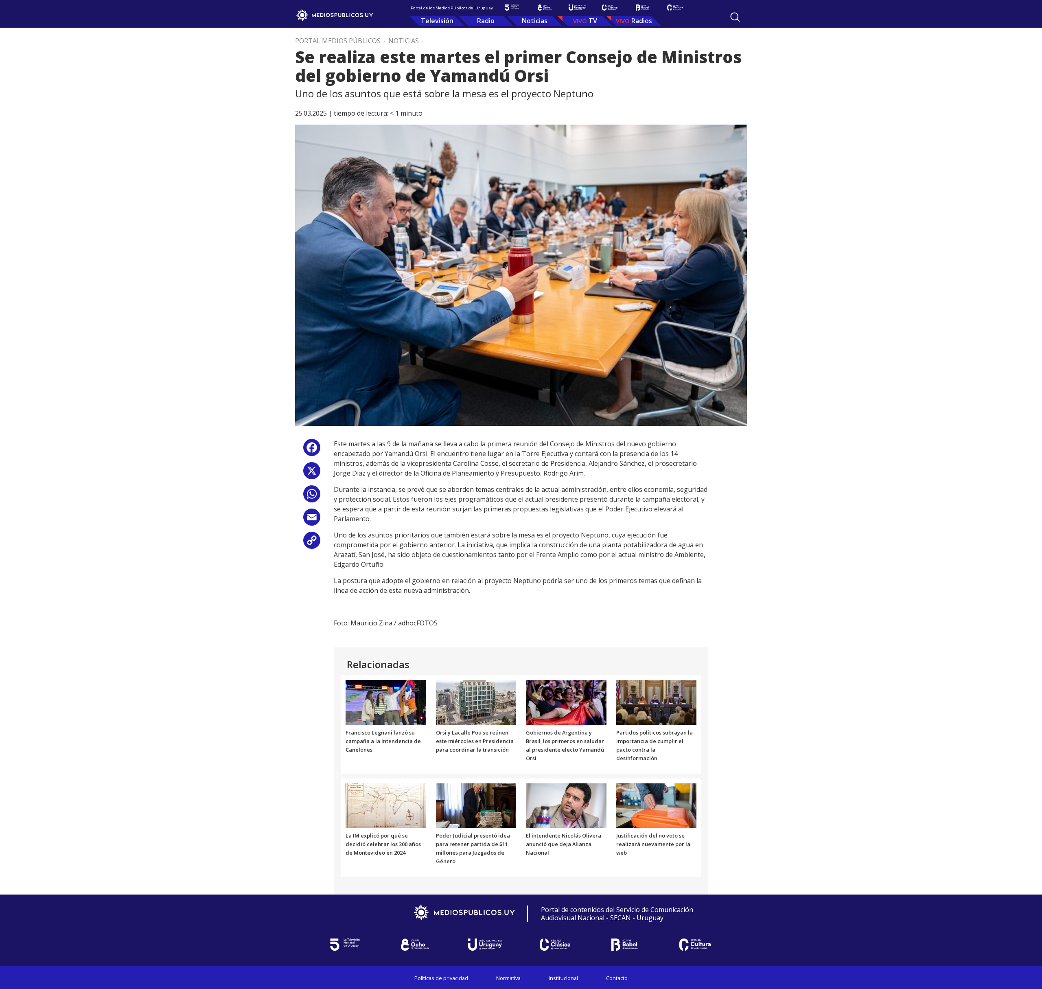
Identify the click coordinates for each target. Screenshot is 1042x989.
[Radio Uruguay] (577, 7)
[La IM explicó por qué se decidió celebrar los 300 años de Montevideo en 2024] (386, 805)
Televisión (437, 20)
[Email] (312, 520)
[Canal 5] (512, 7)
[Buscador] (735, 17)
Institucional (563, 978)
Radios (641, 20)
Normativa (508, 978)
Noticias (534, 20)
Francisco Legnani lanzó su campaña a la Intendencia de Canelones (383, 741)
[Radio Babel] (642, 7)
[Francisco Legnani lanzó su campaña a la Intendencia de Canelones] (386, 702)
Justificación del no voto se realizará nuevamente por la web (653, 844)
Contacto (617, 978)
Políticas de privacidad (441, 978)
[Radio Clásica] (609, 7)
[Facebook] (312, 450)
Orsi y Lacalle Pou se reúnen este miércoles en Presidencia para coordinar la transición (475, 741)
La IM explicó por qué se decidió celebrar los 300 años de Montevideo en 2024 (383, 844)
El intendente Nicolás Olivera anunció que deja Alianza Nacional (563, 844)
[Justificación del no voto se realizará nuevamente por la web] (656, 805)
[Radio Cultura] (675, 7)
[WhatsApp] (312, 497)
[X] (312, 473)
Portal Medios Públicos (338, 40)
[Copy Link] (312, 543)
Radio (486, 20)
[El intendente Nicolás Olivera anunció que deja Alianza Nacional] (566, 805)
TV (593, 20)
